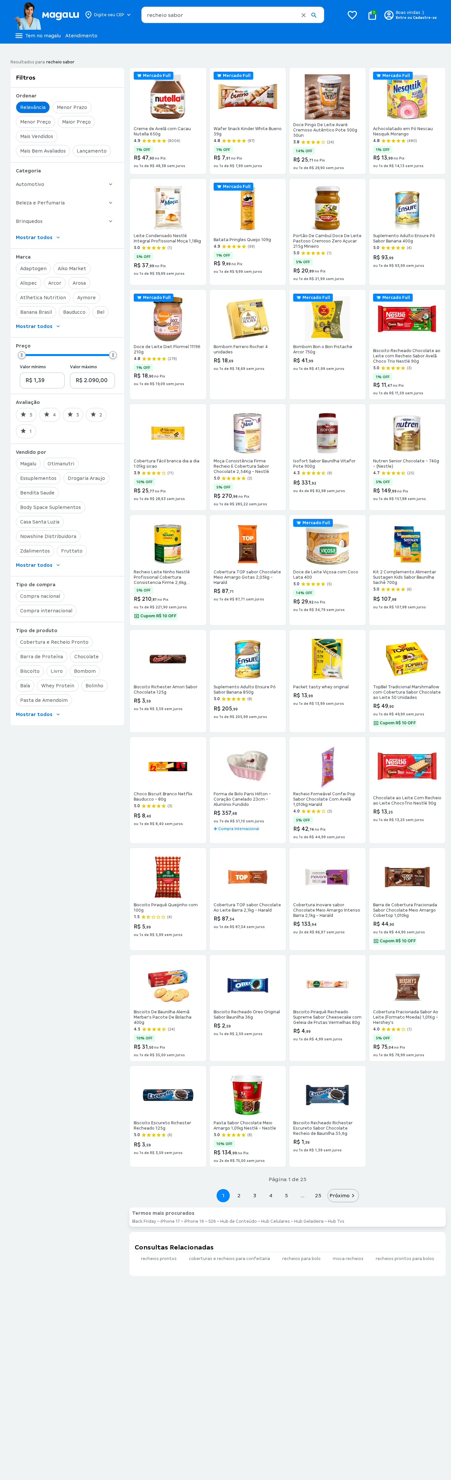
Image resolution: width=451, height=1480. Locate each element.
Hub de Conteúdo (238, 1221)
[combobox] (232, 15)
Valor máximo (83, 367)
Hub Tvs (336, 1221)
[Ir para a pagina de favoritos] (352, 14)
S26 (212, 1221)
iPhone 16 (194, 1221)
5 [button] (286, 1195)
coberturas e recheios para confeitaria (229, 1258)
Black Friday (144, 1221)
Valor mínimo (33, 367)
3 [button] (254, 1195)
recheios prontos (159, 1258)
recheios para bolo (301, 1258)
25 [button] (318, 1195)
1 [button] (223, 1195)
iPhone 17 (170, 1221)
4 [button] (270, 1195)
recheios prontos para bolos (405, 1258)
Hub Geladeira (309, 1221)
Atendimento (81, 35)
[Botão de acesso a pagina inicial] (46, 15)
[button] (303, 15)
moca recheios (348, 1258)
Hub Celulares (275, 1221)
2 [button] (239, 1195)
